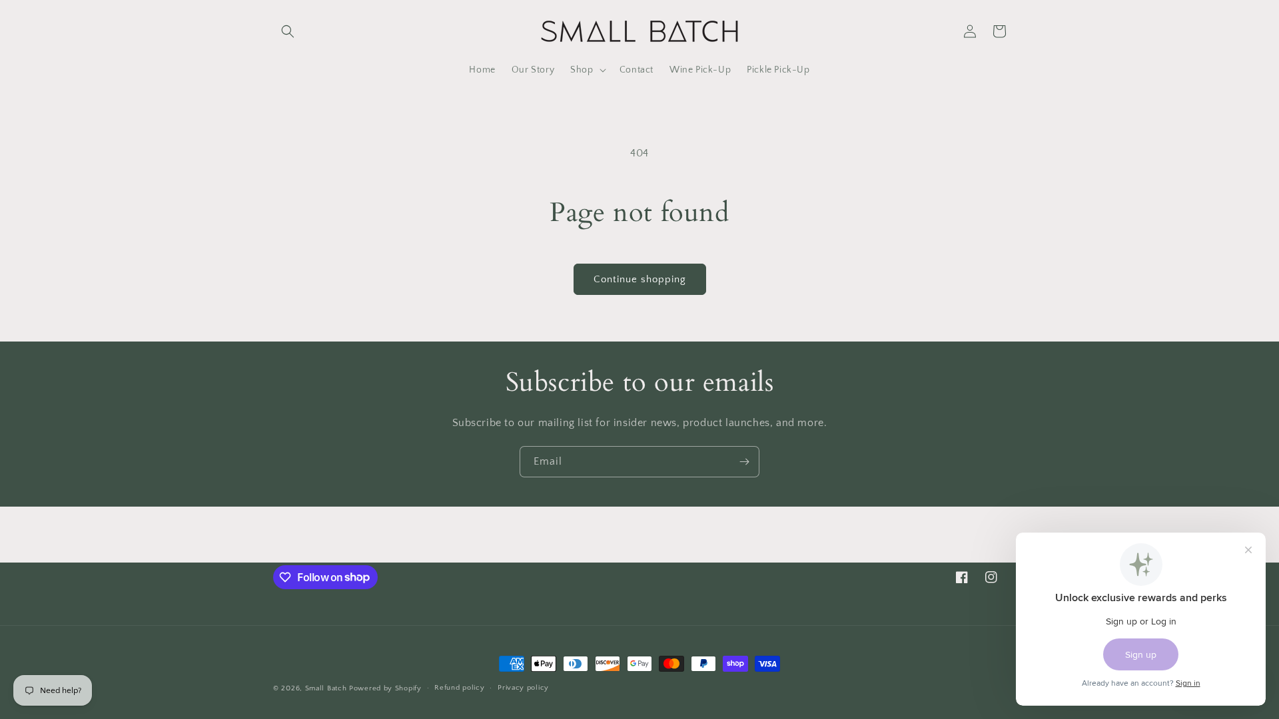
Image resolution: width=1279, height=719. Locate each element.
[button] (287, 31)
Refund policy (459, 688)
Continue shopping (640, 279)
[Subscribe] (744, 461)
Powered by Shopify (385, 688)
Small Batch (326, 688)
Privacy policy (523, 688)
